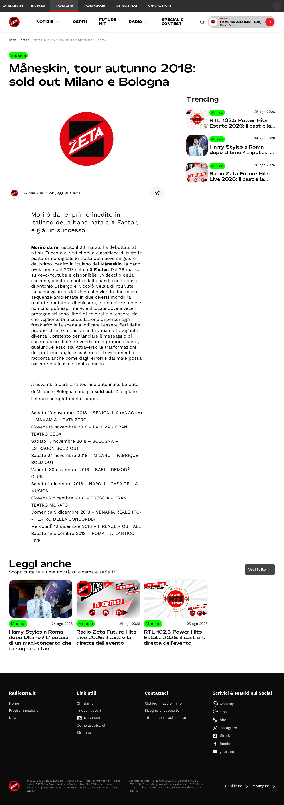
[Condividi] (157, 193)
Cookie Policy (236, 786)
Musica (18, 55)
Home (12, 39)
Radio (135, 22)
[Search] (202, 21)
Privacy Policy (263, 786)
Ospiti (80, 22)
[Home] (14, 22)
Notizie (44, 22)
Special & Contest (173, 22)
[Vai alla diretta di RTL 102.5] (269, 22)
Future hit (107, 22)
